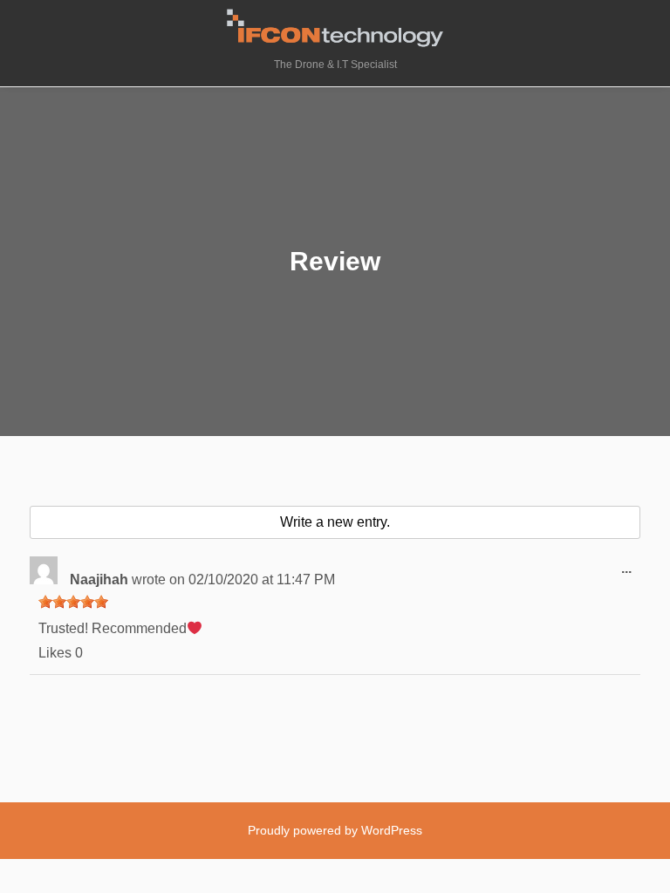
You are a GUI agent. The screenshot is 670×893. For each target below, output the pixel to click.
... (630, 575)
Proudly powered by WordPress (335, 830)
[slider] (73, 602)
